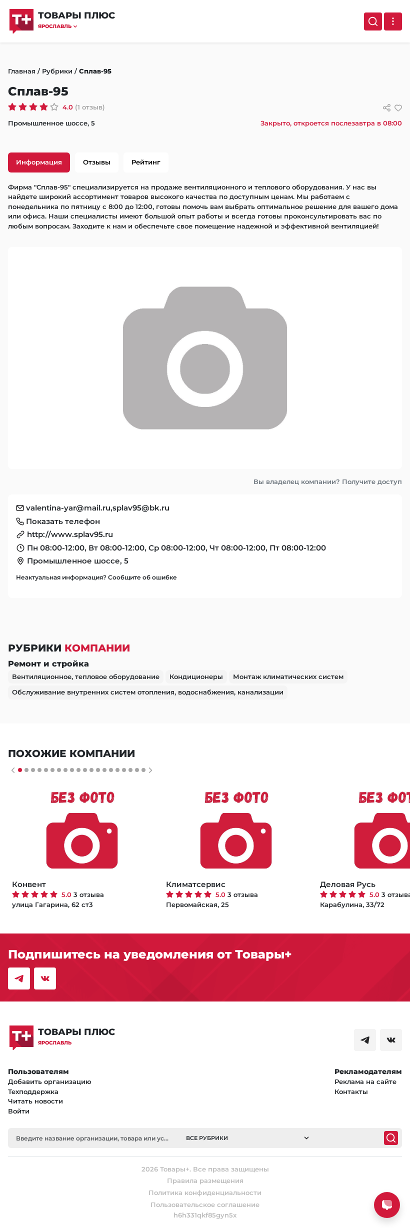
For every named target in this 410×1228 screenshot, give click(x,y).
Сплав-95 (95, 71)
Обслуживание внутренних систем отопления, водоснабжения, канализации (148, 692)
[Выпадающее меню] (393, 21)
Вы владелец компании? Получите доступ (328, 482)
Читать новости (35, 1101)
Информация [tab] (39, 162)
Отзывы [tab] (96, 162)
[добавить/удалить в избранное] (398, 108)
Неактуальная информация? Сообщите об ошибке (96, 577)
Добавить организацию (50, 1082)
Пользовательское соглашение (205, 1204)
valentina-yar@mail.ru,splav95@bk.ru (98, 507)
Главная (22, 71)
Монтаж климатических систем (288, 676)
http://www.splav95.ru (70, 534)
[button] (76, 26)
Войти (19, 1111)
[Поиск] (373, 21)
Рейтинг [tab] (146, 162)
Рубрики (57, 71)
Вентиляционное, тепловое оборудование (86, 676)
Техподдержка (33, 1092)
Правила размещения (205, 1180)
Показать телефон (63, 521)
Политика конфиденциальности (205, 1192)
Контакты (351, 1092)
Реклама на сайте (365, 1082)
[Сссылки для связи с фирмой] (386, 108)
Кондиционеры (196, 676)
